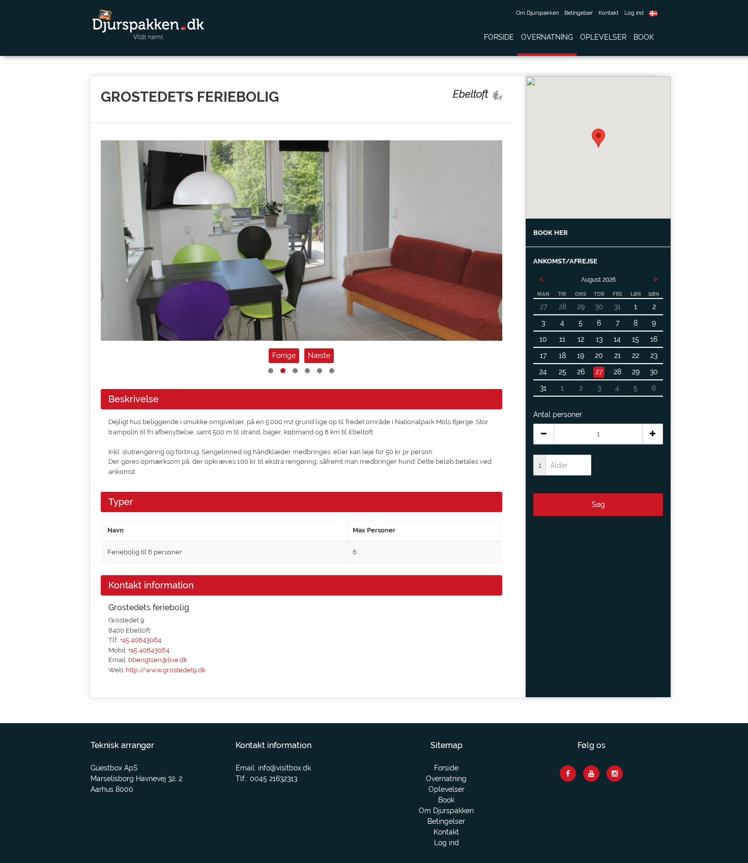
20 (599, 355)
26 (581, 372)
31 (543, 388)
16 (653, 339)
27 (598, 372)
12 (581, 339)
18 (562, 355)
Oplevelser (603, 37)
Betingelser (578, 12)
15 (635, 339)
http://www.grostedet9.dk (166, 670)
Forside (499, 37)
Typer (120, 501)
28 (617, 372)
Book (644, 37)
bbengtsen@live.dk (157, 660)
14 (617, 339)
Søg (598, 504)
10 (543, 339)
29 (636, 372)
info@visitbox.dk (284, 768)
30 (654, 372)
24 (543, 372)
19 (580, 355)
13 (599, 339)
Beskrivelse (133, 399)
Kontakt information (151, 585)
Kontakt (608, 12)
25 (562, 372)
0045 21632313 (273, 779)
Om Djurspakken (537, 12)
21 (617, 355)
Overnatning (547, 37)
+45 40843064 (140, 640)
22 (635, 355)
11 (562, 339)
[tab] (301, 399)
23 (653, 355)
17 (543, 355)
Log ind (634, 12)
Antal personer (557, 414)
